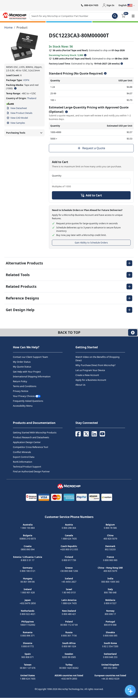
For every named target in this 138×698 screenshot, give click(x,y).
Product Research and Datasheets (31, 437)
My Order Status (22, 362)
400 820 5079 (110, 538)
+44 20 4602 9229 (110, 678)
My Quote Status (22, 366)
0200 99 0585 (69, 657)
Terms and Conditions (24, 386)
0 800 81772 (27, 646)
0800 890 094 (27, 549)
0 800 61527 (110, 603)
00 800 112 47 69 (69, 625)
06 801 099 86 (27, 581)
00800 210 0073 (28, 538)
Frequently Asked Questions (28, 400)
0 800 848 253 (110, 657)
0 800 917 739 (69, 560)
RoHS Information (22, 461)
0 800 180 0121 (27, 571)
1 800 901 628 (27, 592)
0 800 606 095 (110, 635)
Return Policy (20, 381)
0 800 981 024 (69, 646)
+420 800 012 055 (69, 549)
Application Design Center (27, 442)
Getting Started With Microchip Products (34, 432)
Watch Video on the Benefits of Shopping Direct (97, 358)
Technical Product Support (27, 466)
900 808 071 (27, 657)
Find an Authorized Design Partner (31, 471)
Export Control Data (23, 457)
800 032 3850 (110, 668)
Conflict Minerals (22, 452)
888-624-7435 (91, 5)
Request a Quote (93, 148)
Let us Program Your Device (90, 370)
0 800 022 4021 (27, 614)
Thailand (31, 98)
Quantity (56, 175)
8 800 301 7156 (69, 635)
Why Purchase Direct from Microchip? (95, 365)
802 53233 (110, 549)
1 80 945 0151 (69, 592)
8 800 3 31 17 (27, 560)
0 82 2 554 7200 (110, 646)
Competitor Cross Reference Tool (30, 447)
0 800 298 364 (69, 528)
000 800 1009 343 (110, 581)
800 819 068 (110, 625)
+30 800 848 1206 (69, 571)
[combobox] (74, 16)
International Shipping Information (31, 376)
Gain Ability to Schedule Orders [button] (91, 242)
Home (8, 27)
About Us (80, 385)
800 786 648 (110, 592)
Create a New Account (87, 375)
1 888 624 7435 (69, 538)
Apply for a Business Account (90, 379)
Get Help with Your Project (27, 371)
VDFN (26, 80)
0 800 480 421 (69, 614)
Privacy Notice (20, 391)
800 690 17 (110, 614)
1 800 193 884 (27, 528)
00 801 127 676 (27, 668)
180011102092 (27, 625)
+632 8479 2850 (28, 603)
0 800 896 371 (27, 635)
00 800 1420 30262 (69, 668)
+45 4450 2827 (68, 581)
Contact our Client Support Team (30, 357)
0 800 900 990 (110, 560)
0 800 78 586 (110, 528)
